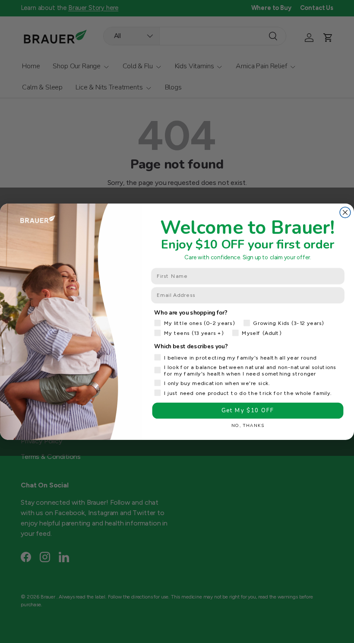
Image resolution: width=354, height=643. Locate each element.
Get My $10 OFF (247, 410)
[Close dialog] (345, 212)
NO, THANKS (247, 425)
